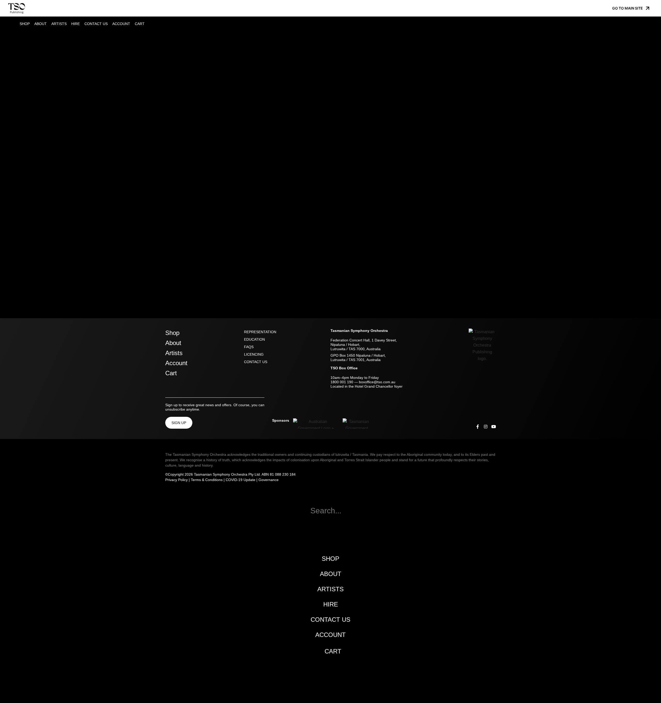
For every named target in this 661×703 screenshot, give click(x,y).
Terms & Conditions (207, 480)
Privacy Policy (176, 480)
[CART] (147, 23)
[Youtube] (494, 427)
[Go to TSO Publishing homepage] (16, 8)
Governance (268, 480)
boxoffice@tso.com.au (377, 382)
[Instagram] (486, 427)
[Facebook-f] (478, 427)
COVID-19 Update (240, 480)
